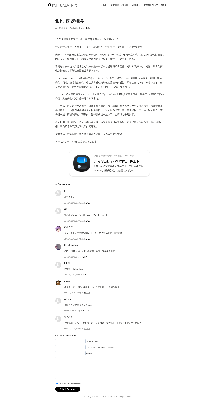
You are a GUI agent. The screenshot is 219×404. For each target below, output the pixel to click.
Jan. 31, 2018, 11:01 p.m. (74, 274)
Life (88, 28)
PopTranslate (119, 5)
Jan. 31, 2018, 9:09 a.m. (74, 221)
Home (103, 5)
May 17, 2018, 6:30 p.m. (74, 328)
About (165, 5)
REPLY (87, 202)
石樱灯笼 (68, 226)
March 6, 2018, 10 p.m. (73, 310)
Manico (136, 5)
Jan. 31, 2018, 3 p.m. (72, 256)
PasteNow (151, 5)
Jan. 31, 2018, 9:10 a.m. (74, 238)
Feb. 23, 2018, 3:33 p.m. (74, 292)
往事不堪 (68, 316)
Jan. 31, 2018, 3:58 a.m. (74, 202)
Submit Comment (68, 389)
